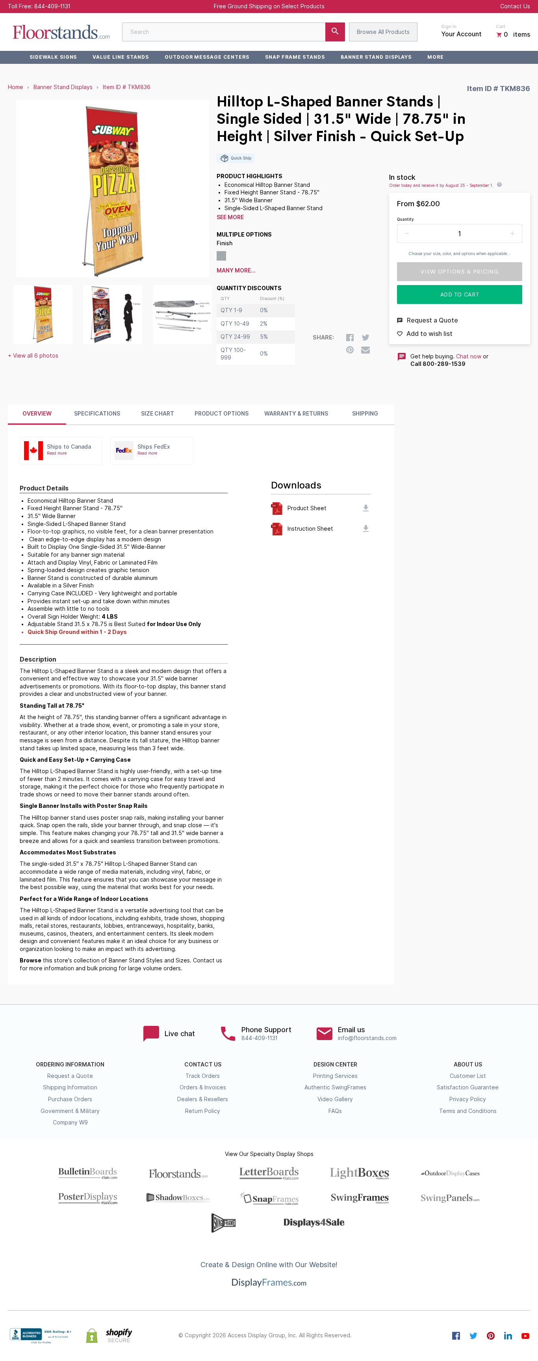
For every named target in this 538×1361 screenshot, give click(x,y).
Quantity (405, 219)
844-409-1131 (52, 6)
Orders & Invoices (203, 1087)
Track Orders (203, 1076)
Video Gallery (335, 1099)
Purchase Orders (70, 1099)
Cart (500, 26)
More (435, 57)
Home (15, 87)
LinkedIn (508, 1335)
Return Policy (202, 1111)
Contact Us (515, 6)
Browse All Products (383, 32)
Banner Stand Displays (376, 57)
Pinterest (490, 1335)
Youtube (525, 1335)
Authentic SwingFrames (335, 1087)
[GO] (335, 31)
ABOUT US (468, 1064)
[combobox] (233, 31)
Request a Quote (70, 1076)
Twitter (473, 1335)
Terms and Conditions (468, 1111)
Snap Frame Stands (295, 57)
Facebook (456, 1335)
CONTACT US (202, 1064)
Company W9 (70, 1122)
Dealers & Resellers (202, 1099)
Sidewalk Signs (53, 57)
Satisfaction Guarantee (468, 1087)
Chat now (468, 356)
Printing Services (335, 1076)
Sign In (448, 26)
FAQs (335, 1111)
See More (230, 217)
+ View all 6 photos (33, 355)
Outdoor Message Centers (207, 57)
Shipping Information (70, 1087)
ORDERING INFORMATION (70, 1064)
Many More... (236, 270)
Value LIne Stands (120, 57)
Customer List (468, 1076)
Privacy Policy (467, 1099)
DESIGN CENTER (335, 1064)
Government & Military (70, 1111)
